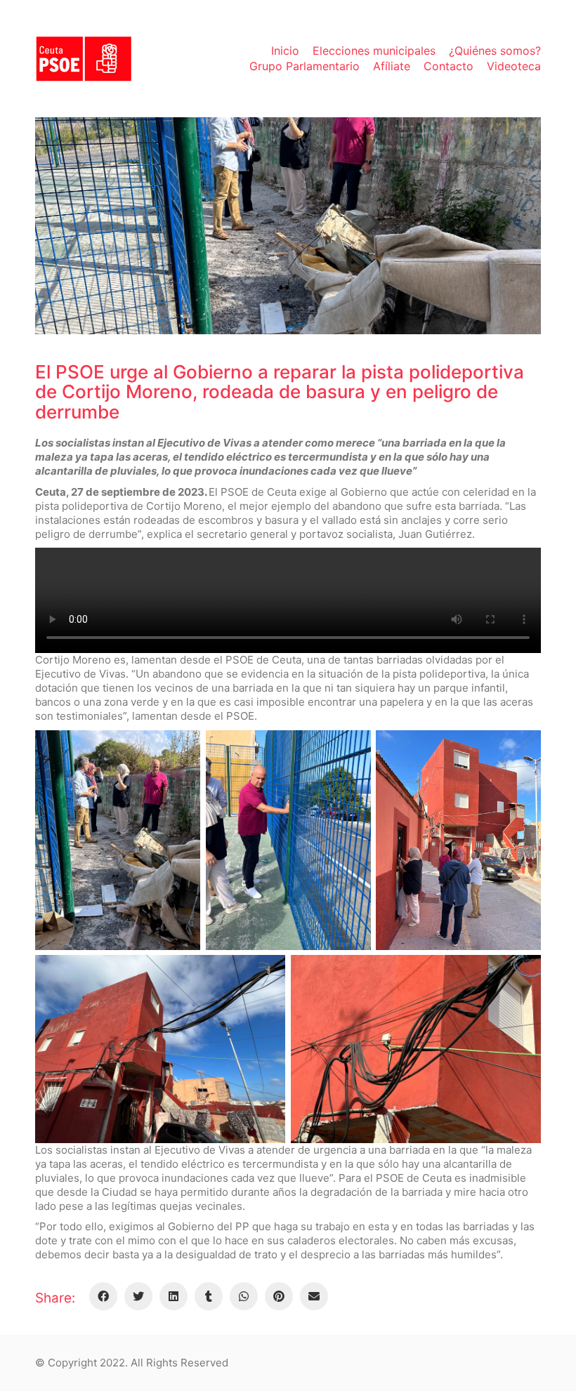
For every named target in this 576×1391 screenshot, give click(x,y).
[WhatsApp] (244, 1296)
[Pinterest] (279, 1296)
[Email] (314, 1296)
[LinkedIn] (173, 1296)
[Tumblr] (209, 1296)
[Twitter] (138, 1296)
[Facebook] (103, 1296)
